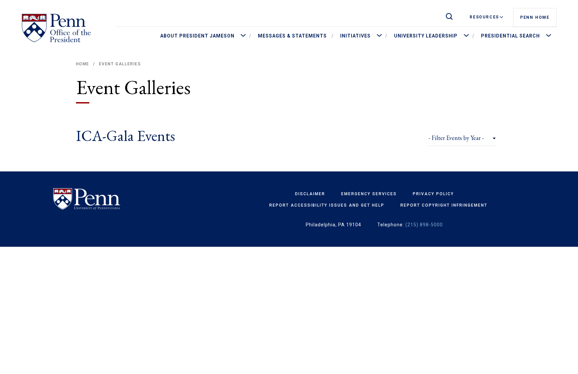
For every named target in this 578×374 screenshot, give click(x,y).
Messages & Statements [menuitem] (292, 36)
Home (82, 64)
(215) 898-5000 (424, 224)
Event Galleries (120, 64)
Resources (484, 17)
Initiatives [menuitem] (355, 36)
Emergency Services (369, 194)
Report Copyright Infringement (443, 205)
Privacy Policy (433, 194)
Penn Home (535, 17)
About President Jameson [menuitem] (197, 36)
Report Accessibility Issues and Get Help (326, 205)
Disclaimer (310, 194)
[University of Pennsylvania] (106, 199)
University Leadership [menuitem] (426, 36)
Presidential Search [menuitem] (510, 36)
